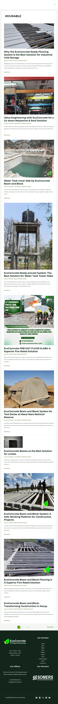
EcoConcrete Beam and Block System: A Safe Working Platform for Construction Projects (27, 516)
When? (43, 654)
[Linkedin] (46, 698)
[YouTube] (49, 698)
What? (43, 648)
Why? (42, 650)
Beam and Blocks (18, 609)
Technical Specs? (43, 659)
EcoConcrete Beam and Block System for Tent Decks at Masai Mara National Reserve (28, 414)
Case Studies (17, 123)
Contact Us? (43, 663)
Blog (15, 60)
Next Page (51, 627)
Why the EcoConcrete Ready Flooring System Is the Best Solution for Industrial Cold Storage (28, 54)
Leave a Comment (8, 60)
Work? (43, 661)
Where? (43, 652)
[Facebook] (36, 698)
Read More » (7, 72)
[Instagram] (40, 698)
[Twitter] (43, 698)
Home (43, 643)
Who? (42, 645)
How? (42, 656)
